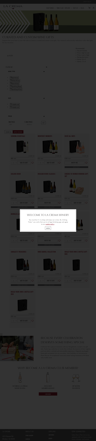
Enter (48, 228)
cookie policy (50, 224)
